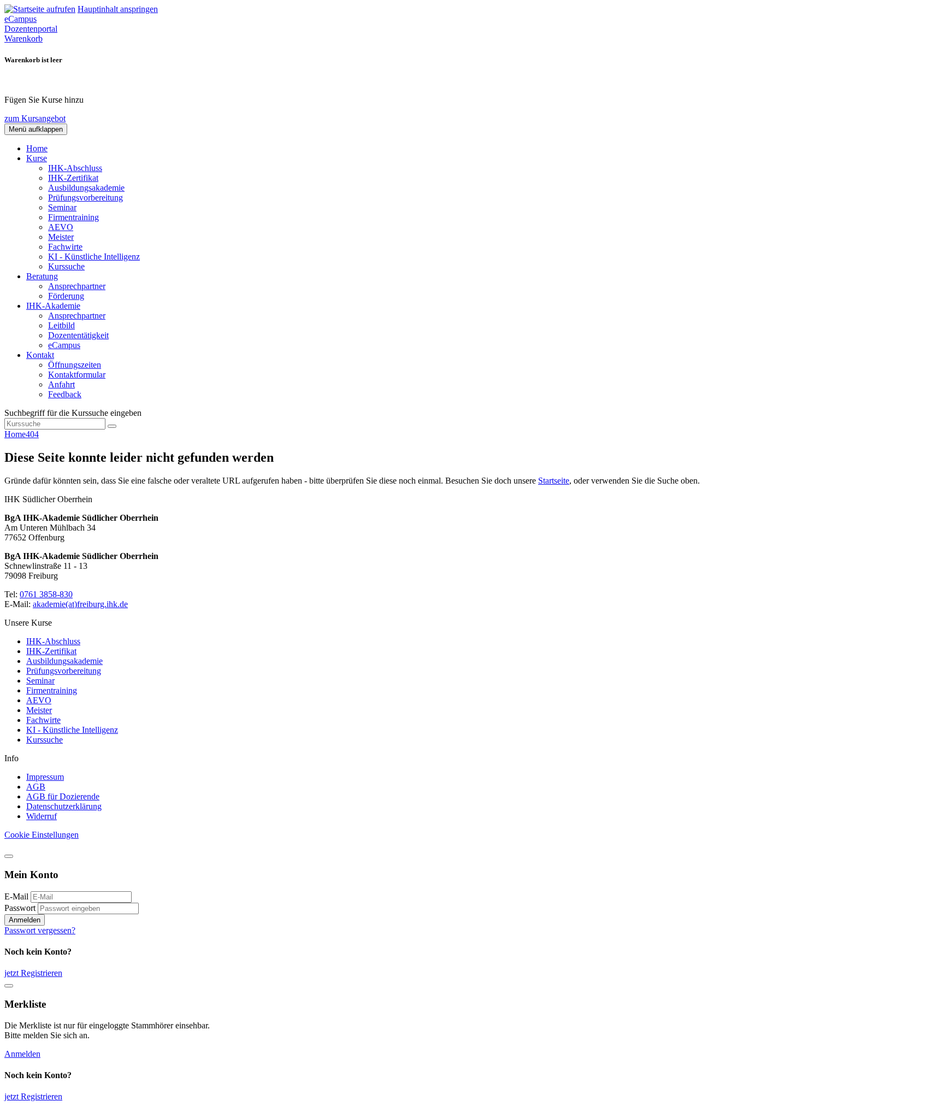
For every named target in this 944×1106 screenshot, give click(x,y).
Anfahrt (61, 384)
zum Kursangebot (35, 118)
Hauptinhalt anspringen (118, 9)
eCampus (64, 345)
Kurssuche (66, 266)
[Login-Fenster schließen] (8, 856)
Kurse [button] (36, 158)
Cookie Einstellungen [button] (41, 834)
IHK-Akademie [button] (53, 305)
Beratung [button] (42, 276)
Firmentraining (73, 217)
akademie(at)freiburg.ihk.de (80, 604)
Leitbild (61, 325)
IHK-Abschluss (75, 168)
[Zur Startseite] (39, 9)
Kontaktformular (76, 374)
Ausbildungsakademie (86, 187)
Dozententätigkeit (78, 335)
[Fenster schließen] (8, 985)
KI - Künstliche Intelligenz (94, 256)
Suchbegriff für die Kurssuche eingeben (72, 412)
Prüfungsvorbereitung (85, 197)
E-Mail (16, 896)
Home (37, 148)
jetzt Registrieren (33, 973)
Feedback (64, 394)
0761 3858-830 (46, 594)
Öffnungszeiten (74, 364)
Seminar (62, 207)
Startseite (553, 480)
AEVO (60, 227)
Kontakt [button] (40, 355)
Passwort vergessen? (39, 930)
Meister (61, 237)
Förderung (66, 296)
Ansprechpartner (76, 286)
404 (32, 434)
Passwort (20, 908)
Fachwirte (65, 246)
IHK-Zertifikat (73, 178)
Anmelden (24, 920)
